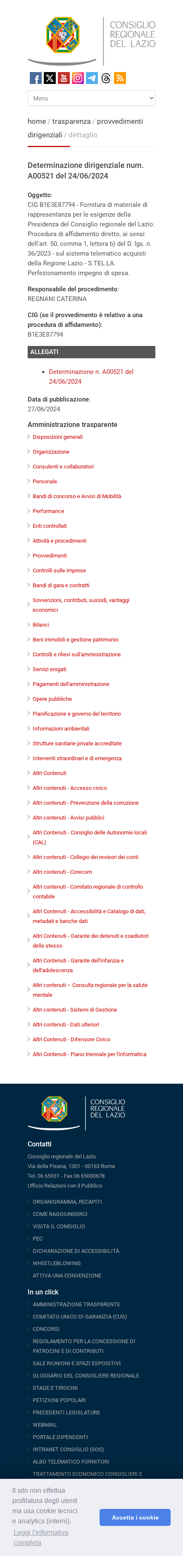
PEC (38, 1238)
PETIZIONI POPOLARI (59, 1400)
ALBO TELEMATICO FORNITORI (71, 1461)
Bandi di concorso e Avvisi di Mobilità (77, 496)
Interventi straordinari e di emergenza (77, 758)
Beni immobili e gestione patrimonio (75, 639)
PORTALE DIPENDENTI (60, 1437)
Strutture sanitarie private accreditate (77, 743)
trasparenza (72, 121)
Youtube (64, 78)
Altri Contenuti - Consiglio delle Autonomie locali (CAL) (90, 837)
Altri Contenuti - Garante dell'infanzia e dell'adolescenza (78, 965)
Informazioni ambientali (61, 728)
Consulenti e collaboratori (63, 466)
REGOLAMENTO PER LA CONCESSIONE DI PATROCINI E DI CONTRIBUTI (84, 1346)
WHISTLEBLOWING (57, 1263)
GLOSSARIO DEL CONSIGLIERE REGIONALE (86, 1375)
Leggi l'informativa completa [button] (41, 1537)
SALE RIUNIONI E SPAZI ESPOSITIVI (77, 1363)
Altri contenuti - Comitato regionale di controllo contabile (88, 892)
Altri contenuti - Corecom (62, 872)
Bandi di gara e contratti (61, 585)
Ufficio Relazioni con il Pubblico (65, 1185)
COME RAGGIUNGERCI (60, 1214)
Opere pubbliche (52, 699)
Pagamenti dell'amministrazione (71, 684)
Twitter (50, 78)
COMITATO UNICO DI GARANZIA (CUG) (80, 1316)
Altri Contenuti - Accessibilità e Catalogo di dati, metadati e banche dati (89, 916)
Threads (106, 78)
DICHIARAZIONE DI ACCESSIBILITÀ (76, 1251)
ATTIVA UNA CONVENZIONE (67, 1275)
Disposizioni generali (58, 437)
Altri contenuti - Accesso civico (70, 788)
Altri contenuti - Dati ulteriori (66, 1024)
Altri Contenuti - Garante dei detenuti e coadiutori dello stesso (91, 941)
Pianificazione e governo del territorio (77, 714)
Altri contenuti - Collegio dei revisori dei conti (85, 857)
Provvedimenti (50, 555)
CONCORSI (46, 1329)
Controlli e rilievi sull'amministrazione (77, 654)
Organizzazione (51, 452)
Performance (48, 511)
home (37, 121)
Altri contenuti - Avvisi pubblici (68, 817)
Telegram (92, 78)
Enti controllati (50, 526)
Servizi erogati (49, 669)
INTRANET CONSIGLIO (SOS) (68, 1449)
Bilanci (41, 625)
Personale (45, 481)
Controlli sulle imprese (59, 570)
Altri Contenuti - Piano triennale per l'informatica (89, 1054)
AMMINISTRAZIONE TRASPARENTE (76, 1304)
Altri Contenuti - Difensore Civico (71, 1039)
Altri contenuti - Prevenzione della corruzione (86, 803)
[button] (91, 1517)
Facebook (36, 78)
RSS (120, 78)
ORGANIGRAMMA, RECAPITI (67, 1202)
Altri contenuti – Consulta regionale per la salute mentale (90, 990)
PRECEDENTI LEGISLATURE (66, 1412)
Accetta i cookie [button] (135, 1517)
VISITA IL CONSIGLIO (59, 1226)
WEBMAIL (45, 1425)
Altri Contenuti (49, 773)
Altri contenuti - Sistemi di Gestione (75, 1010)
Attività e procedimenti (59, 541)
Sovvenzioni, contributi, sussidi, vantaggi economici (81, 605)
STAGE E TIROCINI (55, 1388)
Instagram (78, 78)
